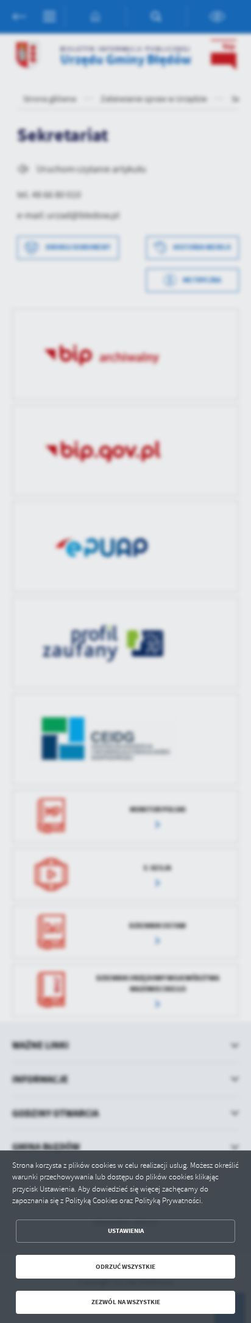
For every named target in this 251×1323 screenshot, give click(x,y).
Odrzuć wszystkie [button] (125, 1266)
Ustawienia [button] (126, 1230)
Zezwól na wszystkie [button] (125, 1302)
